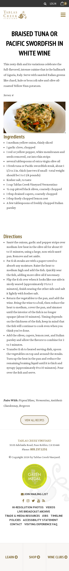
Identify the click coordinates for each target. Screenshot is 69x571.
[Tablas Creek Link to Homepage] (13, 15)
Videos (50, 507)
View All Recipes (34, 420)
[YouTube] (39, 500)
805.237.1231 (38, 449)
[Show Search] (45, 4)
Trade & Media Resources (22, 515)
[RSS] (44, 500)
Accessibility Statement (40, 519)
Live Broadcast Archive (33, 511)
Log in (53, 3)
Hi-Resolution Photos (28, 507)
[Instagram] (29, 500)
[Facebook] (24, 500)
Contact (16, 524)
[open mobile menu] (65, 15)
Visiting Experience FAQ (41, 524)
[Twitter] (34, 500)
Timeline (57, 515)
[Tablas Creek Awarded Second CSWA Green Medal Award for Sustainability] (34, 475)
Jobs (45, 515)
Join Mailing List (36, 494)
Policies (15, 519)
